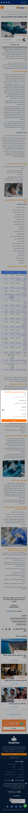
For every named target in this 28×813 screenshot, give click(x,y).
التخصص (24, 413)
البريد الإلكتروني (23, 400)
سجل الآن (14, 420)
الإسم (25, 394)
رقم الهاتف (24, 407)
